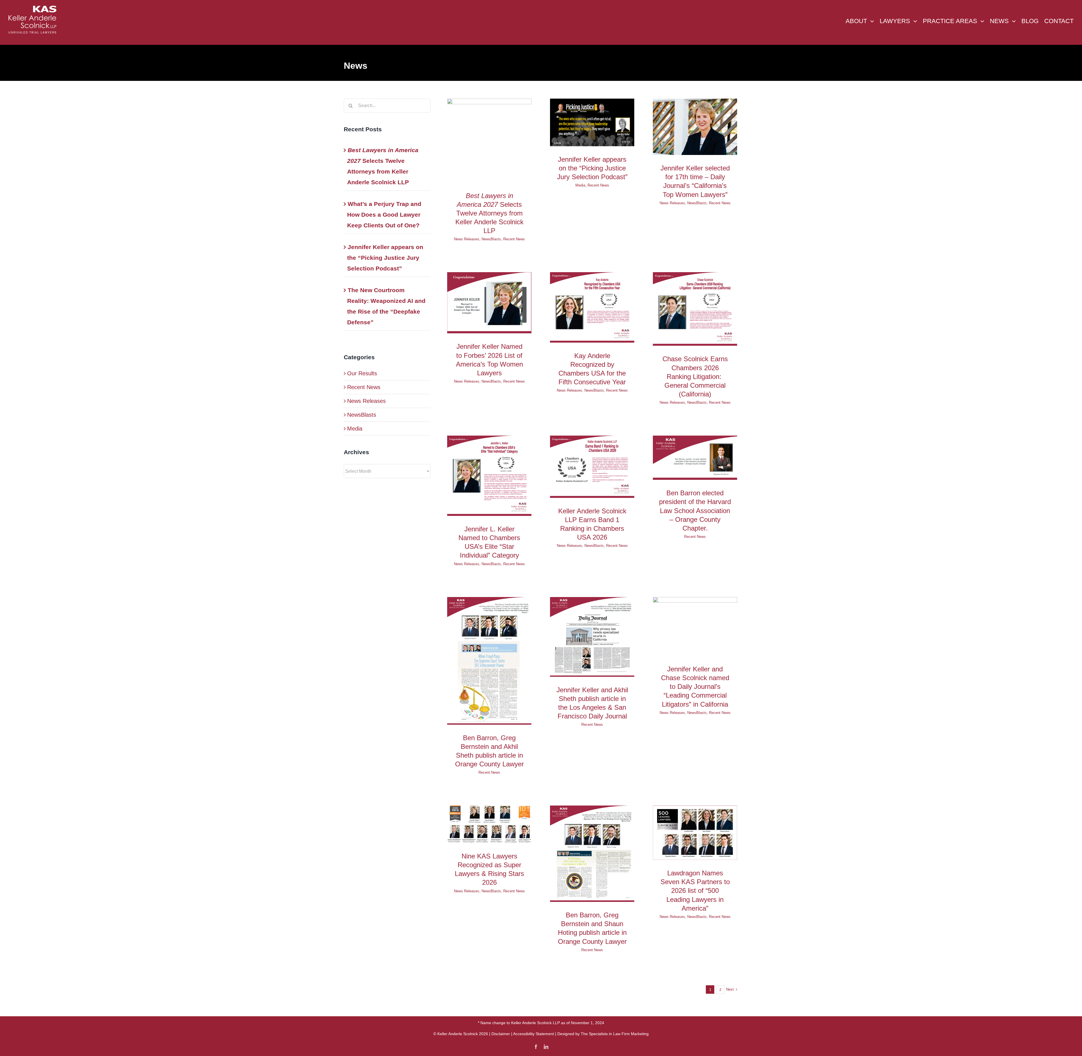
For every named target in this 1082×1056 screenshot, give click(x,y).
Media (354, 428)
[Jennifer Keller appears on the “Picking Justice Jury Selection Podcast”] (592, 122)
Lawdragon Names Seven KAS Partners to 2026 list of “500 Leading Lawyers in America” (695, 890)
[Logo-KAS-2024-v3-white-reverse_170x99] (32, 8)
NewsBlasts (361, 415)
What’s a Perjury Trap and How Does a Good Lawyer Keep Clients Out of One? (384, 214)
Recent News (363, 387)
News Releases (366, 401)
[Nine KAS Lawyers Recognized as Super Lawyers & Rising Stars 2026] (489, 824)
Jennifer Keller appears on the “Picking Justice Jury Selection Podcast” (385, 258)
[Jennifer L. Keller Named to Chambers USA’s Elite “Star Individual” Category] (489, 476)
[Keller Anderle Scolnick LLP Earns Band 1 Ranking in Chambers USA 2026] (592, 467)
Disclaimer (500, 1033)
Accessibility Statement (533, 1033)
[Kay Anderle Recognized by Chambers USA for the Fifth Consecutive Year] (592, 307)
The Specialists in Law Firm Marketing (615, 1033)
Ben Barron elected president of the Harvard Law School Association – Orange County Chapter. (695, 510)
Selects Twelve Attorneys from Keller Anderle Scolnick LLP (489, 213)
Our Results (362, 373)
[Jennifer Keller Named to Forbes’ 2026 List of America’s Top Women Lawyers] (489, 302)
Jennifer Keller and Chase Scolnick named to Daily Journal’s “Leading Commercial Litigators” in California (695, 686)
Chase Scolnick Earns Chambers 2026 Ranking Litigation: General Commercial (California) (695, 376)
